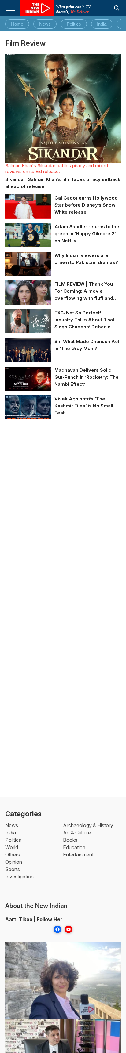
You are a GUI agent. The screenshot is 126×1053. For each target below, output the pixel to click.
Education (74, 847)
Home (17, 24)
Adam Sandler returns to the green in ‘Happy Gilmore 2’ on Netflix (86, 234)
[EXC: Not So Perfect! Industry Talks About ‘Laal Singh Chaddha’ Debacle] (28, 324)
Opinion (13, 862)
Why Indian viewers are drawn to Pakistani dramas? (86, 258)
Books (70, 840)
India (101, 24)
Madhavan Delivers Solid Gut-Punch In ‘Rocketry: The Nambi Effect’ (86, 377)
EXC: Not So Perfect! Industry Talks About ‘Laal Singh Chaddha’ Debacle (84, 320)
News (45, 24)
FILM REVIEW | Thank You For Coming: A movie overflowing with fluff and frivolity (83, 291)
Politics (74, 24)
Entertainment (78, 855)
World (11, 847)
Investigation (19, 877)
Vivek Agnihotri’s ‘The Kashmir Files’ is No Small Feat (83, 406)
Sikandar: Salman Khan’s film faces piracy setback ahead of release (62, 182)
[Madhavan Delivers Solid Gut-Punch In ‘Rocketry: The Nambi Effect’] (28, 380)
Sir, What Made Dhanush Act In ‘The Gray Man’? (86, 344)
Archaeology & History (88, 825)
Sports (12, 869)
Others (12, 855)
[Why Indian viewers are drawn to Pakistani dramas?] (28, 267)
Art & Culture (77, 833)
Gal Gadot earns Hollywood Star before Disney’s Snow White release (86, 205)
